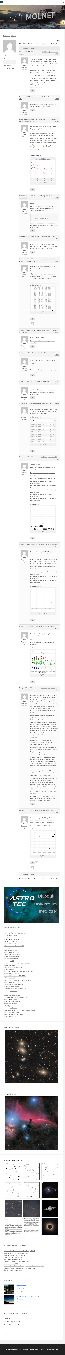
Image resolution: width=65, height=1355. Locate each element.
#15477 (57, 546)
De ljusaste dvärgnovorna (40, 218)
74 (56, 43)
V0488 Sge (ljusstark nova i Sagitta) (14, 933)
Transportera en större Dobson (13, 967)
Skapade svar (8, 62)
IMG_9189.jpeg (43, 444)
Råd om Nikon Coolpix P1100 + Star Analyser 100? (18, 980)
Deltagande (7, 65)
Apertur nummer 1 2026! (11, 1264)
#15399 (57, 690)
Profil (5, 56)
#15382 (57, 812)
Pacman (6, 993)
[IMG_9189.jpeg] (43, 431)
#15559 (57, 355)
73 (53, 43)
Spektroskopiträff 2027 (11, 950)
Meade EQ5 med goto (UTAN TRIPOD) (15, 976)
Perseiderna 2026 (46, 404)
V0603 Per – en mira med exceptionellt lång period (19, 971)
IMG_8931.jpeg (43, 856)
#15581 (57, 332)
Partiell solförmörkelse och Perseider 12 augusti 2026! (19, 1251)
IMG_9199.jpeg (43, 531)
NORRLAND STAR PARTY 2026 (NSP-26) (27, 1296)
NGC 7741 (7, 937)
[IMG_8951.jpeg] (43, 662)
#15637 (57, 198)
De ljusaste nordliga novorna (12, 954)
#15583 (57, 261)
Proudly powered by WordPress (49, 1349)
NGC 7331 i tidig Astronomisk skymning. (15, 997)
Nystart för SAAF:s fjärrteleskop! (13, 1257)
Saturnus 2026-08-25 (10, 942)
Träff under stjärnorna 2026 (23, 1285)
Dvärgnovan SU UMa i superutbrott (14, 984)
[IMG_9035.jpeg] (43, 600)
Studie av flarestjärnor (47, 810)
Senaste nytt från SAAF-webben (16, 1246)
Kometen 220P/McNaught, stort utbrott (16, 989)
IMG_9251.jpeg (43, 312)
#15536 (57, 404)
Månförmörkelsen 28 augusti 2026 (14, 946)
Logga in (6, 1335)
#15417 (57, 628)
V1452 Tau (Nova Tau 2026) (49, 353)
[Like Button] (32, 90)
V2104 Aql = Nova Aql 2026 (48, 626)
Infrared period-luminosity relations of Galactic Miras (19, 1010)
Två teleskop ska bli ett (11, 959)
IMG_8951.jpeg (43, 675)
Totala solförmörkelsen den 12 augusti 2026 (17, 963)
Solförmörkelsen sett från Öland (13, 1014)
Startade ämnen (9, 59)
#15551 (57, 383)
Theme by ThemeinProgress (30, 1349)
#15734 (57, 54)
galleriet (17, 1027)
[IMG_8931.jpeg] (43, 843)
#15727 (57, 99)
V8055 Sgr (7, 1006)
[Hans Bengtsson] (9, 47)
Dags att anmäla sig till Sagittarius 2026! (16, 1253)
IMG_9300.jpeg (43, 183)
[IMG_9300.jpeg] (43, 169)
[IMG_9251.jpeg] (43, 299)
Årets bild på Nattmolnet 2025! (13, 1259)
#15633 (57, 239)
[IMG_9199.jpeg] (43, 518)
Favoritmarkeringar (9, 68)
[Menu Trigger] (1, 2)
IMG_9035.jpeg (43, 613)
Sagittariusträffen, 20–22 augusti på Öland (16, 1262)
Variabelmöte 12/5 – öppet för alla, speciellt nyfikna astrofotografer (24, 1266)
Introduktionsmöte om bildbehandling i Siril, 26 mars (19, 1268)
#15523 (57, 459)
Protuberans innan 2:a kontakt (50, 381)
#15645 (57, 121)
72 (51, 43)
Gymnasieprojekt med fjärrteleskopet (15, 1255)
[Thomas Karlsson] (32, 323)
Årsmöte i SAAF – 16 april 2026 (13, 1270)
